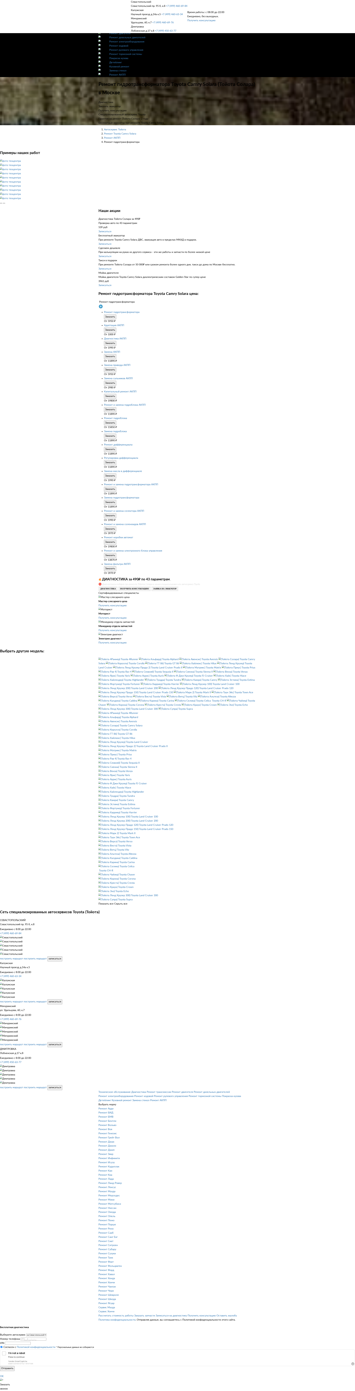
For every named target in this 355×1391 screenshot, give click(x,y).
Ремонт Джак (106, 1142)
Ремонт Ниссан (107, 1208)
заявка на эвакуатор (165, 589)
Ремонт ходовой (118, 46)
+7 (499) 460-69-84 (176, 6)
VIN (2, 1343)
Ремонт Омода (107, 1212)
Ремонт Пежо (106, 1220)
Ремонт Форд (106, 1270)
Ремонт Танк (105, 1258)
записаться (55, 958)
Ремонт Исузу (106, 1162)
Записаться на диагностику (171, 1315)
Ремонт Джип (106, 1150)
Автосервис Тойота (115, 129)
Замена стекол (117, 70)
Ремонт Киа (105, 1175)
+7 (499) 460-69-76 (163, 22)
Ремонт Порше (107, 1224)
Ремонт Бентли (107, 1121)
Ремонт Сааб (106, 1233)
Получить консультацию (201, 20)
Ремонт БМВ (105, 1117)
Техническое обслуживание (114, 1092)
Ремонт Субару (107, 1249)
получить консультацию (134, 589)
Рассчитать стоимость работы (116, 1315)
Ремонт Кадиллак (108, 1166)
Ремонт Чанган (107, 1286)
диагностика (108, 589)
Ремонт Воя (105, 1129)
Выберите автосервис (13, 1335)
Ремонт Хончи (106, 1282)
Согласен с (29, 1347)
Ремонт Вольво (107, 1125)
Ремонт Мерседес (109, 1195)
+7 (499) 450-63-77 (165, 31)
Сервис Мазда (106, 1307)
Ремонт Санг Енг (108, 1237)
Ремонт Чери (106, 1291)
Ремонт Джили (107, 1146)
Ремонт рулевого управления (126, 50)
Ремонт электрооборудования (126, 41)
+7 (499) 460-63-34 (172, 14)
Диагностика (138, 1092)
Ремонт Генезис (107, 1133)
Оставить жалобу (226, 1315)
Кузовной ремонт (119, 66)
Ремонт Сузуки (107, 1253)
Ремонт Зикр (105, 1154)
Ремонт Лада (106, 1179)
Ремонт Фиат (106, 1262)
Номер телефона (10, 1339)
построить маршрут (11, 958)
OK (2, 1376)
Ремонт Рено (106, 1229)
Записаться (104, 231)
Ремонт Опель (106, 1216)
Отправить (7, 1368)
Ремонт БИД (105, 1112)
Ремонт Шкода (107, 1299)
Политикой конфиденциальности (36, 1347)
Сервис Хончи (106, 1311)
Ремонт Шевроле (108, 1295)
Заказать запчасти (144, 1315)
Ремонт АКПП (117, 75)
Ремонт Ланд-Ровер (110, 1183)
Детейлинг (115, 62)
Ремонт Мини (106, 1200)
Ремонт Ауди (105, 1108)
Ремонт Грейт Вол (109, 1137)
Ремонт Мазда (106, 1191)
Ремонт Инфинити (109, 1158)
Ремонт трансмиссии (159, 1092)
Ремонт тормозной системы (125, 54)
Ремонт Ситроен (108, 1245)
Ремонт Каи (105, 1171)
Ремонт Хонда (106, 1278)
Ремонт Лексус (107, 1187)
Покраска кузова (118, 58)
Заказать (110, 317)
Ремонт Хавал (106, 1274)
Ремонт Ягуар (106, 1303)
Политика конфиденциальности (116, 1320)
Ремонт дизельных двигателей (127, 37)
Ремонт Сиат (105, 1241)
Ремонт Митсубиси (109, 1204)
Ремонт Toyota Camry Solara (120, 134)
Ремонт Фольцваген (110, 1266)
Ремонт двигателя (119, 33)
